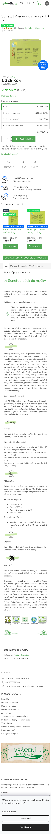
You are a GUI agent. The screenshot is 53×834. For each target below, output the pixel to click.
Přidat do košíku (26, 139)
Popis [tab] (6, 266)
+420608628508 (12, 682)
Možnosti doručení (9, 96)
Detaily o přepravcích (10, 709)
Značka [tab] (24, 266)
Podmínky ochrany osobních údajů (15, 720)
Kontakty (5, 699)
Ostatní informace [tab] (36, 266)
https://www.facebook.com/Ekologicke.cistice (24, 686)
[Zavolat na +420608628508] (23, 3)
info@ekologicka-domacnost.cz (18, 678)
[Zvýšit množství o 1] (11, 137)
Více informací (9, 811)
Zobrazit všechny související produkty (25, 258)
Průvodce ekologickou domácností (15, 726)
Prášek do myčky (21, 655)
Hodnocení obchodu (9, 702)
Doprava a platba (8, 706)
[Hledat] (32, 3)
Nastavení (26, 818)
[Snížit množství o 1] (11, 140)
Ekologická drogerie (9, 733)
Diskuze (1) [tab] (15, 266)
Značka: (10, 30)
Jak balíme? (6, 713)
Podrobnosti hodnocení (35, 28)
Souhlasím (25, 827)
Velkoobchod (6, 723)
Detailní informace (9, 154)
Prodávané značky (8, 730)
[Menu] (47, 3)
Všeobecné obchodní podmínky (14, 716)
